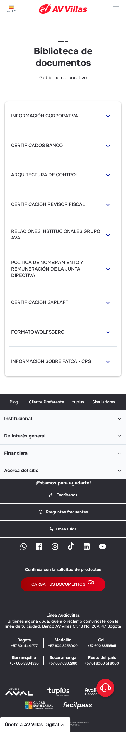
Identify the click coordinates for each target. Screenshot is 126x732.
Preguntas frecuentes (66, 512)
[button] (117, 9)
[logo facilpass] (77, 708)
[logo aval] (19, 694)
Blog (14, 402)
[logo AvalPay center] (97, 694)
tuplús (78, 402)
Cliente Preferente (46, 402)
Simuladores (103, 402)
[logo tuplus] (58, 694)
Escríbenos (66, 495)
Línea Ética (66, 529)
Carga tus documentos (58, 584)
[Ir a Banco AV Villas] (63, 8)
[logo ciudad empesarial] (38, 706)
